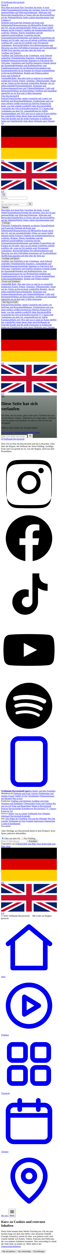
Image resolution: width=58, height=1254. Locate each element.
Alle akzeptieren (8, 1251)
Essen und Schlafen (10, 76)
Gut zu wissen (21, 813)
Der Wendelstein (31, 796)
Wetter (37, 432)
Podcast (4, 808)
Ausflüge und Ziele (40, 801)
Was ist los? (17, 798)
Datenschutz (49, 821)
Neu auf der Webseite (37, 818)
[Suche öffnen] (3, 195)
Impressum (39, 821)
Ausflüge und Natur (11, 53)
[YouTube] (29, 677)
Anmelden (33, 841)
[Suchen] (30, 204)
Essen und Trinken (43, 803)
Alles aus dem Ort (12, 838)
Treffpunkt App (35, 813)
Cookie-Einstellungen (10, 823)
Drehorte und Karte (22, 793)
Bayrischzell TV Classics (45, 808)
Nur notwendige (24, 1251)
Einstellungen (39, 1251)
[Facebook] (29, 565)
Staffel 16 (19, 796)
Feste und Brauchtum (21, 806)
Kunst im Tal (7, 811)
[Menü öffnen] (2, 201)
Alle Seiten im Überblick (16, 818)
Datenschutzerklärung (11, 1246)
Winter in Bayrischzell (41, 806)
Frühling (5, 20)
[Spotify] (29, 732)
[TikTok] (29, 621)
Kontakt (29, 821)
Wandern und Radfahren (12, 803)
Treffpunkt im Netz (17, 821)
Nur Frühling (29, 838)
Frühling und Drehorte (24, 432)
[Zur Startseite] (12, 439)
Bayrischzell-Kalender (20, 816)
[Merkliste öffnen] (2, 124)
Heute (4, 5)
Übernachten (29, 803)
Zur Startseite (7, 432)
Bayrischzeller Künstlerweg (21, 808)
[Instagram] (29, 509)
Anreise (34, 793)
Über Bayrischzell (10, 96)
